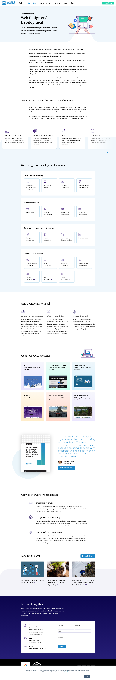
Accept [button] (86, 676)
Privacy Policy (67, 671)
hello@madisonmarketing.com (37, 648)
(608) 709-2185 (36, 640)
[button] (106, 152)
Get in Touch (108, 3)
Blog (72, 3)
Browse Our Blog (87, 556)
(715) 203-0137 (37, 642)
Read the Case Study (66, 468)
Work (20, 3)
